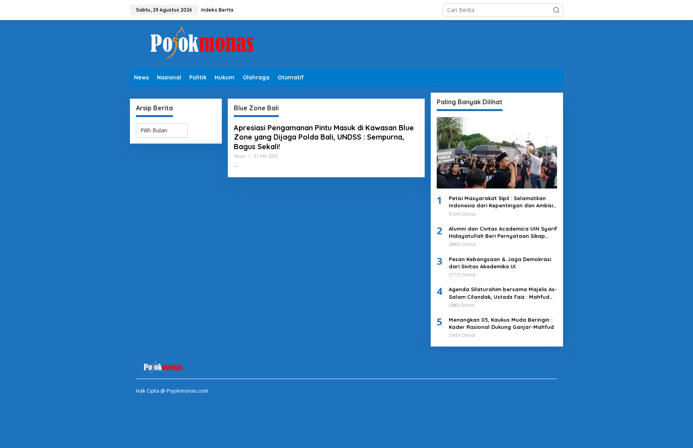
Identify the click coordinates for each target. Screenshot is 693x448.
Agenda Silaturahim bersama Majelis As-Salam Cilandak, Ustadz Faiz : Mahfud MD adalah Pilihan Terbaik (503, 293)
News (239, 156)
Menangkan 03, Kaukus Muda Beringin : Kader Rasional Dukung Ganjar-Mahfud (501, 323)
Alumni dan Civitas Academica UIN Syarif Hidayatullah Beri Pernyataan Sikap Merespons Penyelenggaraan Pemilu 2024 (503, 232)
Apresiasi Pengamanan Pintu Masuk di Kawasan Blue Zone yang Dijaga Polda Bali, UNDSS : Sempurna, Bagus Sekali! (324, 137)
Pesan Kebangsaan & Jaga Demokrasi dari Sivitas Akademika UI (500, 263)
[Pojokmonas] (202, 43)
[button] (556, 10)
